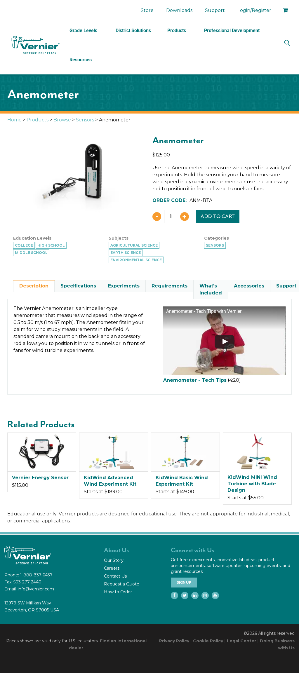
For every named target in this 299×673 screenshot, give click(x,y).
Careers (111, 568)
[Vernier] (35, 45)
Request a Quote (121, 584)
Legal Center (241, 641)
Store (147, 10)
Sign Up (184, 582)
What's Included (210, 289)
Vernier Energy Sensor (40, 477)
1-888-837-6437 (36, 575)
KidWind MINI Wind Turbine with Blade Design (252, 484)
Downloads (179, 10)
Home (14, 120)
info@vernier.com (36, 589)
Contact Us (115, 576)
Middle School (31, 252)
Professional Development (232, 30)
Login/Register (254, 10)
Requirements (169, 286)
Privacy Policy (174, 641)
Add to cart (218, 216)
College (24, 245)
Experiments (124, 286)
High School (51, 245)
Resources (80, 59)
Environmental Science (136, 260)
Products (176, 30)
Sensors (85, 120)
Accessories (249, 286)
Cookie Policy (208, 641)
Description (33, 286)
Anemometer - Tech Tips (195, 380)
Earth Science (125, 252)
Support (215, 10)
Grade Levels (83, 30)
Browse (62, 120)
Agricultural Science (134, 245)
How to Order (118, 591)
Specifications (78, 286)
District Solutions (133, 30)
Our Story (114, 560)
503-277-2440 (27, 582)
